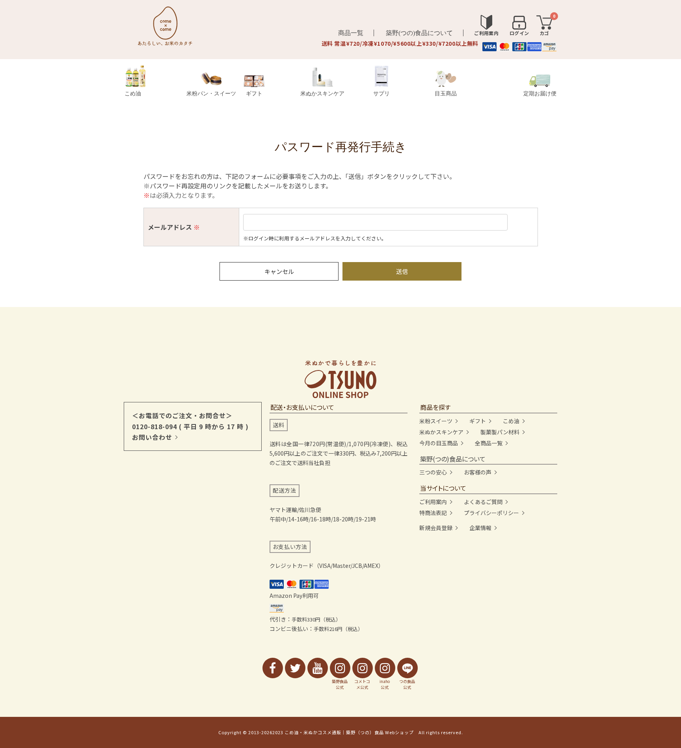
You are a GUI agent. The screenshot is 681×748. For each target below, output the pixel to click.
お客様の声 (477, 472)
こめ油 (133, 94)
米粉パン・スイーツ (211, 94)
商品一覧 (350, 33)
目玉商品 (446, 94)
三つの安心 (433, 472)
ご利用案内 (433, 502)
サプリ (381, 94)
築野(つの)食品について (419, 33)
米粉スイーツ (435, 421)
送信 (402, 271)
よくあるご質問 (483, 502)
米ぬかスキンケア (322, 94)
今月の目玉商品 (438, 443)
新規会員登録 (435, 528)
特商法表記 (433, 513)
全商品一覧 (488, 443)
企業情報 (480, 528)
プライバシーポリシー (491, 513)
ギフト (254, 94)
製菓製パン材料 (499, 432)
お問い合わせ (152, 437)
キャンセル (279, 271)
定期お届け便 (539, 94)
